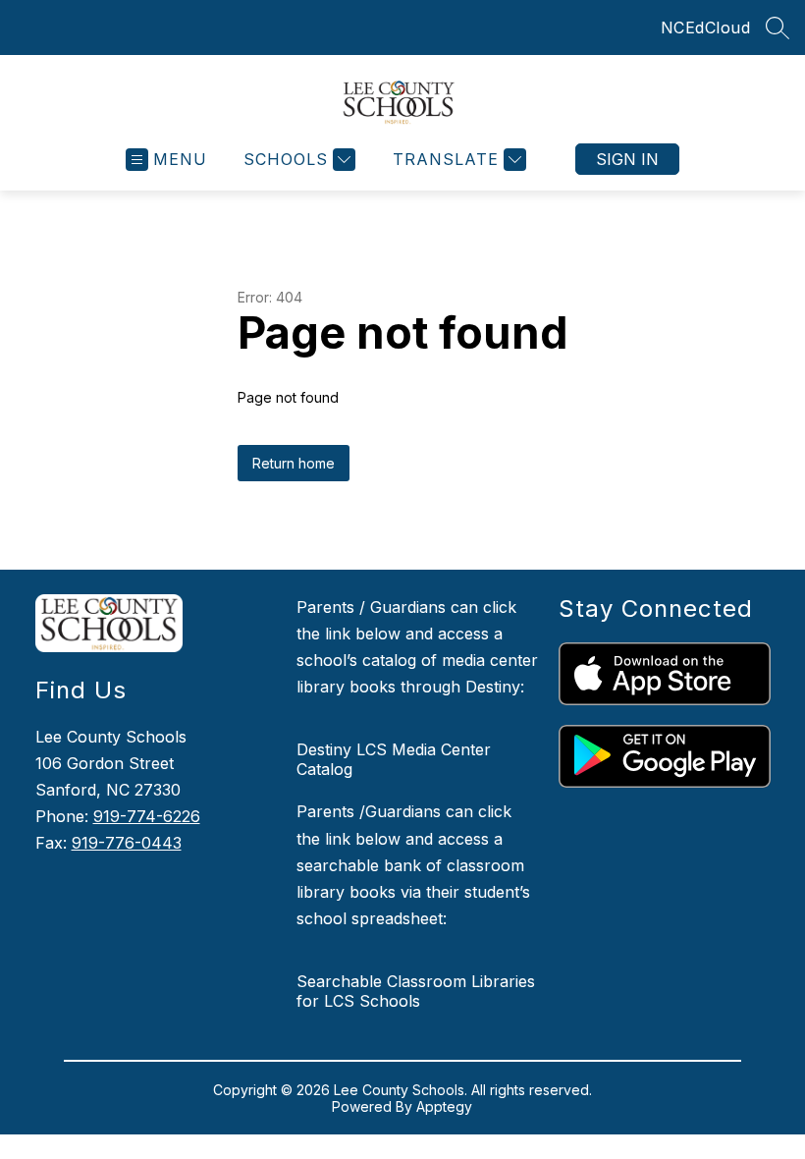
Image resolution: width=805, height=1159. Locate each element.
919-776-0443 (127, 843)
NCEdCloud (706, 27)
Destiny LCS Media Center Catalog (393, 759)
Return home (293, 463)
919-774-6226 (146, 816)
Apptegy (444, 1106)
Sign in (627, 159)
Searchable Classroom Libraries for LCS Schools (415, 991)
